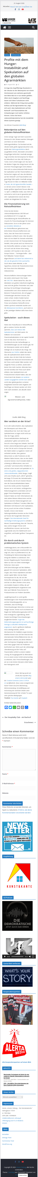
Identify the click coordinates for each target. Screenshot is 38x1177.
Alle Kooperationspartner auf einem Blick (16, 1062)
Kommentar (7, 747)
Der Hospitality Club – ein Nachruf (18, 717)
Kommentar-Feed (8, 1141)
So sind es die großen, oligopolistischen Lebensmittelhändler (19, 470)
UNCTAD (9, 280)
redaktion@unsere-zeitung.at (11, 1118)
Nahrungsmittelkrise (18, 149)
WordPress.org (7, 1144)
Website (5, 793)
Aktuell (7, 55)
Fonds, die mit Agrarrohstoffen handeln (19, 184)
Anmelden (5, 1134)
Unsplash (24, 698)
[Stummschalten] (30, 957)
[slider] (17, 956)
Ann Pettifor (15, 352)
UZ (18, 84)
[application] (19, 946)
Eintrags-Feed (6, 1138)
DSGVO (4, 1123)
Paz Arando (14, 698)
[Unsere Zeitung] (19, 18)
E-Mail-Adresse (8, 783)
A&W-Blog (22, 125)
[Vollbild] (33, 957)
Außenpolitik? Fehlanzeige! (18, 6)
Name (5, 774)
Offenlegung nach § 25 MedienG (12, 1121)
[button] (19, 946)
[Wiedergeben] (5, 957)
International (16, 55)
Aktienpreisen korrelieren (15, 308)
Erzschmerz (28, 722)
